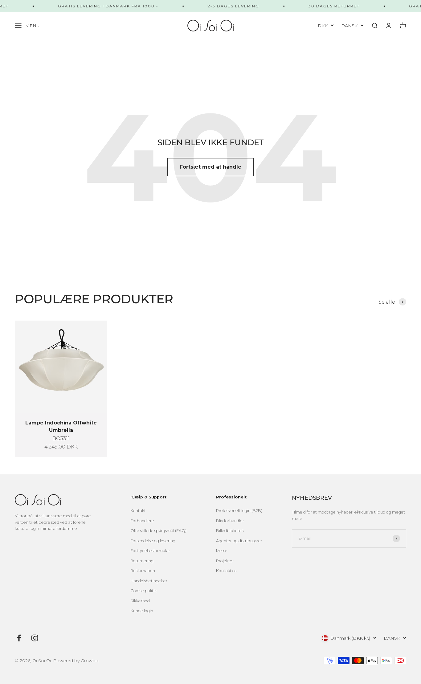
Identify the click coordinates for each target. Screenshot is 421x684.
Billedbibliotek (230, 530)
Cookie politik (143, 590)
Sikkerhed (140, 601)
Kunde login (141, 610)
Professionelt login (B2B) (239, 510)
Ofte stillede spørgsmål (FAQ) (158, 530)
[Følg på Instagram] (35, 638)
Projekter (225, 561)
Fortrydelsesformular (150, 550)
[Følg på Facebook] (19, 638)
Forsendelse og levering (152, 541)
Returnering (141, 561)
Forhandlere (142, 520)
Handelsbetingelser (148, 581)
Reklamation (142, 570)
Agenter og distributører (239, 541)
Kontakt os (226, 570)
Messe (221, 550)
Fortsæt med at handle (210, 167)
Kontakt (138, 510)
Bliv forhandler (230, 520)
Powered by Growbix (76, 660)
